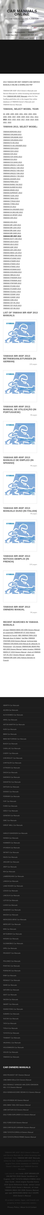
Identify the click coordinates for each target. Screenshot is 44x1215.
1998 (7, 114)
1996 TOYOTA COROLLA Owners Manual (18, 1132)
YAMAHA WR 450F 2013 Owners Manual (16, 608)
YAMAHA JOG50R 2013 (11, 179)
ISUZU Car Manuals (10, 857)
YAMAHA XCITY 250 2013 (12, 239)
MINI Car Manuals (9, 929)
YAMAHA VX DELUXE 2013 (13, 212)
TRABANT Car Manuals (11, 1038)
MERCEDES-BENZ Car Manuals (14, 919)
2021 (5, 122)
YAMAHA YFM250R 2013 (12, 278)
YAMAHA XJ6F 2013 (10, 247)
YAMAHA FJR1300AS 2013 (13, 140)
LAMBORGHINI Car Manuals (13, 876)
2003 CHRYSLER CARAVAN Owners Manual (19, 1127)
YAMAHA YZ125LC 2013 (12, 292)
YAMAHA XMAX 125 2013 (12, 253)
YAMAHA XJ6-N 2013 (10, 242)
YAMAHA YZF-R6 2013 (11, 308)
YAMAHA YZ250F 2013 (11, 294)
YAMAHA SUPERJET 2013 (12, 193)
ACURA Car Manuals (10, 710)
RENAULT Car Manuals (11, 980)
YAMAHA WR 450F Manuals (17, 96)
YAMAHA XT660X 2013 (11, 264)
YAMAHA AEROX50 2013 (12, 132)
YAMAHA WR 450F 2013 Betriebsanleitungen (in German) (19, 359)
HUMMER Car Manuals (11, 843)
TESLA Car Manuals (10, 1028)
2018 (27, 119)
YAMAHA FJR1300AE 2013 (13, 137)
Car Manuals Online (22, 13)
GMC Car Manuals (9, 820)
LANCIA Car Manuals (10, 881)
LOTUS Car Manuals (10, 900)
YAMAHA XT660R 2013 (11, 261)
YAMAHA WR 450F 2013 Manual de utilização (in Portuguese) (19, 409)
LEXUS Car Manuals (10, 891)
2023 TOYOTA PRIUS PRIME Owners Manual (19, 1137)
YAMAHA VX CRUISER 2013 (13, 209)
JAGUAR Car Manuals (11, 862)
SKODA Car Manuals (10, 999)
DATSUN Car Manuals (11, 787)
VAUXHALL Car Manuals (12, 1043)
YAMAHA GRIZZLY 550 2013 (13, 173)
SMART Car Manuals (10, 1004)
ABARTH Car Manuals (11, 705)
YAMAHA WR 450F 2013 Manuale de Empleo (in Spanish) (18, 460)
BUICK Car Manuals (10, 744)
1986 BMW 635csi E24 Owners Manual (17, 1080)
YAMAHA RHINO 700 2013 (12, 184)
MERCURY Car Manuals (12, 924)
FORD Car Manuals (10, 806)
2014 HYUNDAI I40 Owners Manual (16, 1100)
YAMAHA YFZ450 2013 (11, 286)
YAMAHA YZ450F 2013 (11, 297)
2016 (18, 119)
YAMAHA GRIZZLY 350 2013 (13, 168)
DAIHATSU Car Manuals (12, 782)
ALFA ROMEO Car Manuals (13, 715)
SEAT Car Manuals (10, 995)
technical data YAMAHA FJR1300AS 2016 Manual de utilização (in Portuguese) (21, 643)
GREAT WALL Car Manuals (13, 825)
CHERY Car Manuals (10, 753)
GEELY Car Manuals (10, 811)
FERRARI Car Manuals (11, 796)
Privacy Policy (13, 1207)
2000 (16, 114)
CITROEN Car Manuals (11, 768)
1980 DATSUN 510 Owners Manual (15, 1110)
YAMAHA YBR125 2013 (11, 275)
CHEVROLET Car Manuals (12, 758)
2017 (23, 119)
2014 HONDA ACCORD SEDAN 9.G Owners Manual (21, 1092)
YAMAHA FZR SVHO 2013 (12, 157)
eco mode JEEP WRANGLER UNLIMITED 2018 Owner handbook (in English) (21, 1176)
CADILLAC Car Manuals (11, 748)
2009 (23, 117)
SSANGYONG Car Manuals (13, 1009)
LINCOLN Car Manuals (11, 895)
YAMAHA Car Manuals (11, 1057)
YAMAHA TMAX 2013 (10, 198)
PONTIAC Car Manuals (11, 966)
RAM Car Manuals (9, 975)
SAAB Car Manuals (10, 985)
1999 (12, 114)
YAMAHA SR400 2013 (11, 190)
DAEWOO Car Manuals (11, 777)
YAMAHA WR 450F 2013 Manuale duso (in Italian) (20, 509)
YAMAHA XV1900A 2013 (12, 269)
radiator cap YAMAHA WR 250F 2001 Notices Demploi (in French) (19, 657)
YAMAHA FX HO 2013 (11, 143)
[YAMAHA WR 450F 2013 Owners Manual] (22, 586)
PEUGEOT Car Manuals (11, 953)
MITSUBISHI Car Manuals (12, 934)
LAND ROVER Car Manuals (13, 886)
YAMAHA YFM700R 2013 (12, 283)
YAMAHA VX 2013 (9, 207)
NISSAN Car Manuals (11, 939)
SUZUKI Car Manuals (11, 1019)
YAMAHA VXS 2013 (10, 222)
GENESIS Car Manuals (11, 815)
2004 (34, 114)
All (4, 114)
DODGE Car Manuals (11, 792)
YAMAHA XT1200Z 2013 (12, 258)
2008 (18, 117)
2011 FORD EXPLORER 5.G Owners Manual (19, 1115)
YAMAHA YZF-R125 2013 (12, 305)
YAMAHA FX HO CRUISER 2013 (14, 145)
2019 (32, 119)
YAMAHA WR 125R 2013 (12, 225)
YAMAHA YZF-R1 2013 (11, 303)
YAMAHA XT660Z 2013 (11, 266)
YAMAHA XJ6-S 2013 (10, 244)
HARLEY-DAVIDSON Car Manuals (15, 833)
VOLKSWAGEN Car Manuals (13, 1047)
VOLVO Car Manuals (10, 1052)
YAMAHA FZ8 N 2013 (11, 148)
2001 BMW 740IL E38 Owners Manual (16, 1105)
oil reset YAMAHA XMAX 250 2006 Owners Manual (21, 630)
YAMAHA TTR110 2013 (11, 201)
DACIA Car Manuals (10, 772)
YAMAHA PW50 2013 (10, 182)
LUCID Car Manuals (10, 905)
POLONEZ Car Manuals (11, 961)
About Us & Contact (29, 1207)
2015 (14, 119)
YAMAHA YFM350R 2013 (12, 280)
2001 (21, 114)
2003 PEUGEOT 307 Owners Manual (16, 1075)
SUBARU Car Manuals (11, 1014)
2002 (25, 114)
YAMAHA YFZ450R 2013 (12, 289)
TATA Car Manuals (9, 1023)
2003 (30, 114)
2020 (36, 119)
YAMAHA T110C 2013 (11, 195)
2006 (9, 117)
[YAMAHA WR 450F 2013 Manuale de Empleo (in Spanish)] (22, 437)
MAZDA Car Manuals (10, 915)
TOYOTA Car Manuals (11, 1033)
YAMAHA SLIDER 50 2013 (12, 187)
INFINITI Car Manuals (11, 852)
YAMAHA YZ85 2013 (10, 300)
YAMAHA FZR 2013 (10, 154)
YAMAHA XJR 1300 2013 (12, 250)
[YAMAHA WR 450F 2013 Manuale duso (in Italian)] (22, 488)
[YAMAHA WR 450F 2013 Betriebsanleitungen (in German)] (22, 335)
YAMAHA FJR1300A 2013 (12, 134)
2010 (27, 117)
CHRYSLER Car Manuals (12, 763)
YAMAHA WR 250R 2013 (12, 233)
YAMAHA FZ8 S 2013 (10, 151)
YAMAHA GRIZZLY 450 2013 (13, 170)
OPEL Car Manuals (10, 948)
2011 (32, 117)
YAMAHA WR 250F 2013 (12, 230)
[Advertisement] (22, 57)
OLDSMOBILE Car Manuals (13, 943)
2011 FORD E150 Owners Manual (15, 1123)
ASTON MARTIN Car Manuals (14, 724)
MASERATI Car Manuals (12, 910)
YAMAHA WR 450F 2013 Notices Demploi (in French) (16, 559)
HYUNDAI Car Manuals (11, 848)
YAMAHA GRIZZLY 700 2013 (13, 176)
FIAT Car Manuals (9, 801)
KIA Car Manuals (9, 871)
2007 (14, 117)
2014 (9, 119)
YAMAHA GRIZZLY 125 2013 (13, 165)
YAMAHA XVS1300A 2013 (12, 272)
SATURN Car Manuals (11, 990)
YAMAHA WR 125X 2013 (12, 228)
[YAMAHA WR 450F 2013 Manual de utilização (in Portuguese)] (22, 386)
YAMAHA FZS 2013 (10, 159)
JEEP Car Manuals (10, 867)
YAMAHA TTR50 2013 (11, 204)
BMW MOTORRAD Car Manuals (14, 739)
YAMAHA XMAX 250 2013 (12, 255)
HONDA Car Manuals (10, 838)
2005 (5, 117)
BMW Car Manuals (10, 734)
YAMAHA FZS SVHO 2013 (12, 162)
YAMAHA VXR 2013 (10, 218)
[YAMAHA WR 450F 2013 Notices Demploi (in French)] (22, 535)
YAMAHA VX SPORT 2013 (12, 215)
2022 (9, 122)
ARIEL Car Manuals (10, 720)
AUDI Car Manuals (9, 729)
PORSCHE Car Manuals (11, 971)
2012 (36, 117)
